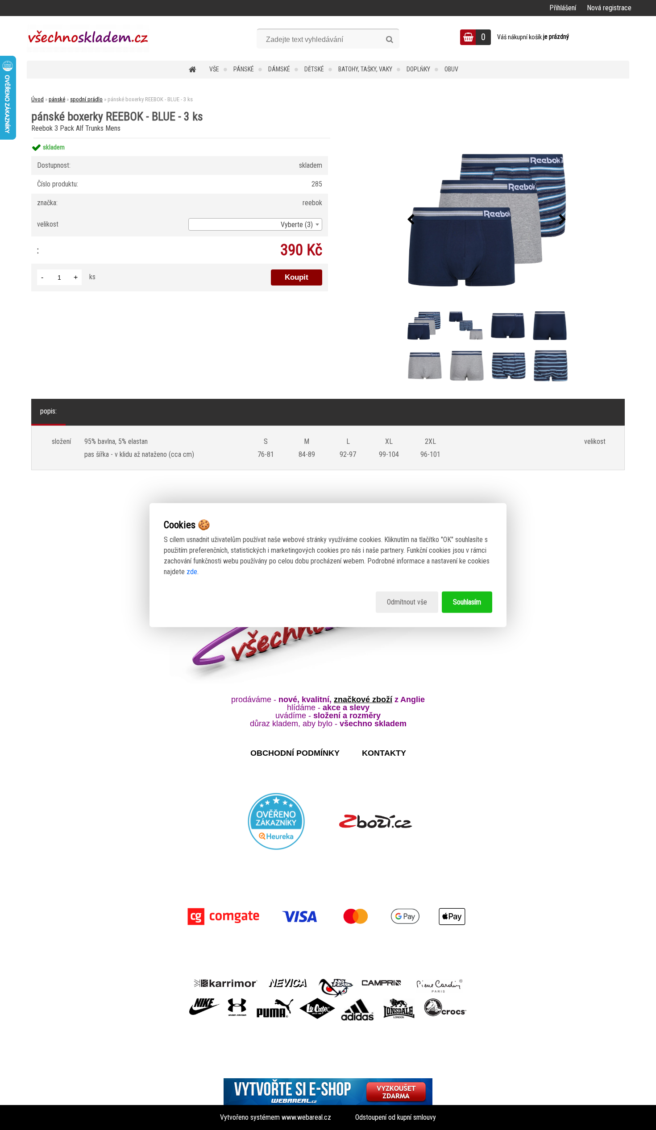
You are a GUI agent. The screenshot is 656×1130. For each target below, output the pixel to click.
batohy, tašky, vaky (365, 69)
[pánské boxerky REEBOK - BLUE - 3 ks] (487, 220)
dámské (279, 69)
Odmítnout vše (407, 602)
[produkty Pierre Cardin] (439, 982)
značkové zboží (363, 699)
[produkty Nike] (204, 1001)
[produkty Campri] (381, 982)
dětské (314, 69)
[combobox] (255, 224)
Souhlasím (467, 602)
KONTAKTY (384, 753)
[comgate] (328, 916)
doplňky (418, 69)
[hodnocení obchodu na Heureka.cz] (277, 821)
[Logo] (88, 38)
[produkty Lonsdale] (399, 1001)
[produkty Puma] (275, 1001)
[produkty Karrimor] (225, 981)
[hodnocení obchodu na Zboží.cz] (375, 821)
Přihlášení (562, 8)
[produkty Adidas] (357, 1001)
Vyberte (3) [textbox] (297, 224)
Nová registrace (609, 8)
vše (214, 69)
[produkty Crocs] (445, 1001)
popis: (48, 411)
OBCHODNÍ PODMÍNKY (295, 753)
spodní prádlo (86, 99)
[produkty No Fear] (336, 986)
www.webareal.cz (306, 1117)
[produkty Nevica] (288, 982)
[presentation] (411, 220)
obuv (451, 69)
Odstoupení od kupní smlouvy (395, 1117)
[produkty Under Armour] (237, 1001)
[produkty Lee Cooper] (317, 1001)
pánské (243, 69)
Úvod (37, 99)
